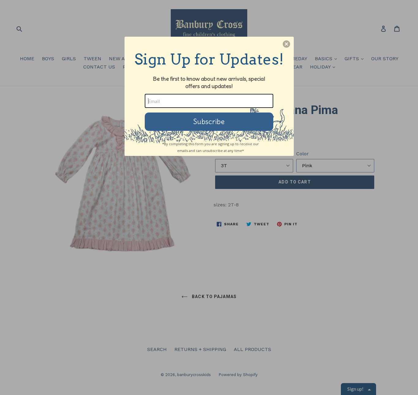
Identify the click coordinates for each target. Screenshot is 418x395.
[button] (286, 44)
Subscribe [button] (209, 121)
